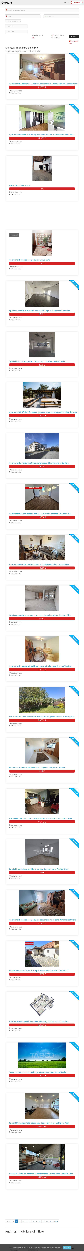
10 (47, 1221)
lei (42, 36)
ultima (55, 1221)
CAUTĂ (75, 36)
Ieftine (62, 36)
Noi (55, 36)
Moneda (35, 36)
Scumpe (56, 38)
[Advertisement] (42, 216)
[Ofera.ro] (6, 2)
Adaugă (77, 2)
